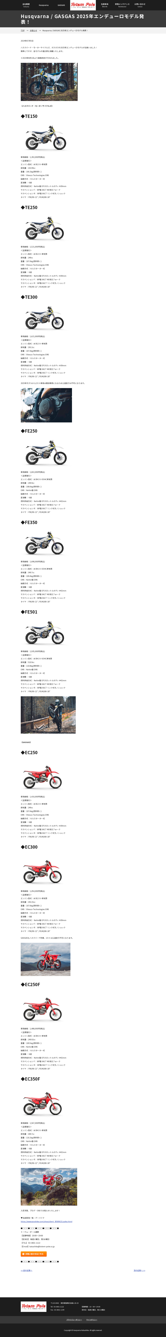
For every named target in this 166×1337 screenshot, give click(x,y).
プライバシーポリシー (74, 1320)
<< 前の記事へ (26, 1270)
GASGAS (61, 5)
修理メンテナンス (122, 5)
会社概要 (26, 5)
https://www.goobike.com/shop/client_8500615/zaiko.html (46, 1221)
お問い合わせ (139, 5)
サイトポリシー (91, 1320)
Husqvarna (44, 5)
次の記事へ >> (139, 1270)
